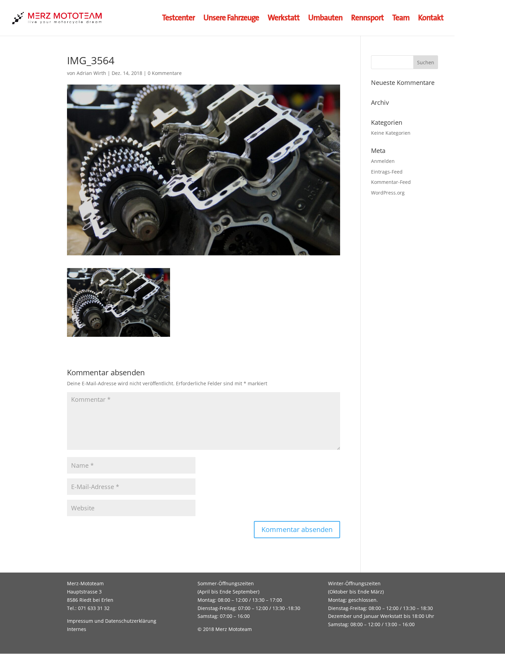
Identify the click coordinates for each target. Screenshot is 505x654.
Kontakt (431, 18)
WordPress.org (388, 192)
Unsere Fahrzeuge (231, 18)
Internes (76, 629)
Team (400, 18)
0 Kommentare (165, 73)
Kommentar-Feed (391, 182)
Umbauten (325, 18)
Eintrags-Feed (387, 171)
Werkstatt (284, 18)
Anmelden (383, 161)
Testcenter (178, 18)
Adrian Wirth (91, 73)
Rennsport (367, 18)
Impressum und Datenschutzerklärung (111, 621)
